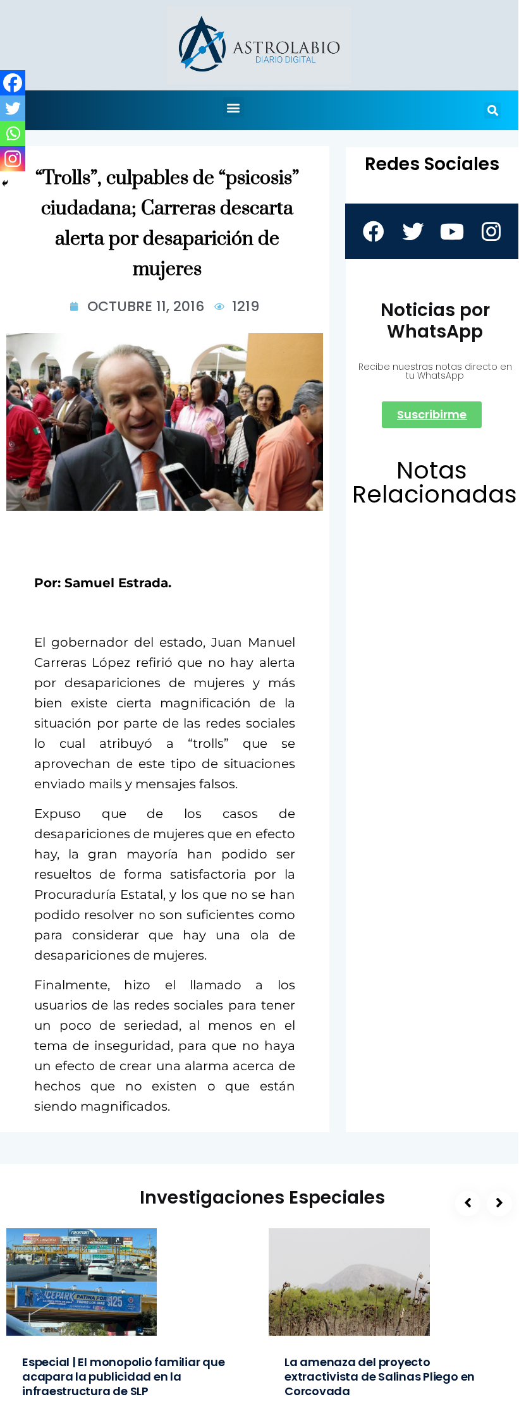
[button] (233, 107)
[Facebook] (12, 82)
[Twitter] (12, 108)
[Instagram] (12, 158)
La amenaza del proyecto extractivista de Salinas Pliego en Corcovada (379, 1376)
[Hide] (5, 183)
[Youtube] (451, 231)
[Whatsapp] (12, 133)
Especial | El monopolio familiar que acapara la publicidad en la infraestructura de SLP (123, 1376)
